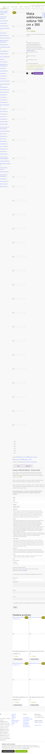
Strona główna (15, 8)
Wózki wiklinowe (3, 136)
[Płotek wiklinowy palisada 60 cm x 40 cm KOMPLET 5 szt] (20, 679)
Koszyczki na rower (3, 148)
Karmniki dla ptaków (4, 158)
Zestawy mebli (3, 78)
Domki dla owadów (3, 44)
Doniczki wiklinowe (3, 102)
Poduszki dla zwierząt (4, 171)
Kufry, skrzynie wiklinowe (4, 104)
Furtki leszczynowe (3, 183)
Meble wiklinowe (3, 64)
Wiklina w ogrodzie (3, 40)
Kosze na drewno (3, 111)
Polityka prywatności (15, 720)
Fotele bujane (2, 68)
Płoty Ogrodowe (3, 174)
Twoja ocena (15, 578)
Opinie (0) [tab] (28, 466)
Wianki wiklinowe (3, 94)
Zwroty (12, 718)
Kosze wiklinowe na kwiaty (5, 47)
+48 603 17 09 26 (37, 725)
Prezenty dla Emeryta (4, 25)
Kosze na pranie (3, 108)
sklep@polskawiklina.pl (30, 50)
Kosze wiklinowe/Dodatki (5, 84)
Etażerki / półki (3, 138)
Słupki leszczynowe (3, 186)
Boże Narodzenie (3, 61)
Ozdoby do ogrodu (3, 53)
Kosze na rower (3, 116)
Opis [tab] (18, 466)
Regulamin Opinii (14, 721)
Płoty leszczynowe (3, 181)
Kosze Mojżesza (3, 151)
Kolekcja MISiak (3, 128)
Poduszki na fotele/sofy (4, 81)
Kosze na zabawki (3, 146)
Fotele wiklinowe (3, 65)
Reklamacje (13, 717)
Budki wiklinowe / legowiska (5, 163)
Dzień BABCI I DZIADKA (4, 38)
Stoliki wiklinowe (3, 141)
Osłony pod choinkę (4, 92)
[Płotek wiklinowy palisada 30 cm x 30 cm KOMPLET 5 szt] (20, 633)
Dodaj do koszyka (38, 73)
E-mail (14, 596)
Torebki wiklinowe (3, 114)
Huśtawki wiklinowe (3, 71)
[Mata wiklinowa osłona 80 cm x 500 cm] (37, 679)
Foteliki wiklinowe (3, 143)
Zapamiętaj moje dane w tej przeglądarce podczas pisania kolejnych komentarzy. (29, 603)
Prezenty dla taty (3, 23)
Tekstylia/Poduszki (3, 154)
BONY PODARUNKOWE (4, 56)
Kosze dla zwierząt (3, 157)
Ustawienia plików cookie (8, 751)
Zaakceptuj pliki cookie (21, 751)
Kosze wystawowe (3, 87)
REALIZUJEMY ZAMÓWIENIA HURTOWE (7, 2)
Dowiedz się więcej (26, 748)
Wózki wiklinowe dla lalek (27, 719)
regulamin (25, 570)
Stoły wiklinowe (3, 76)
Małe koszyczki (3, 133)
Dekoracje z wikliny (3, 124)
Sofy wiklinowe (3, 73)
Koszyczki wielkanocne (4, 89)
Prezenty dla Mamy (3, 20)
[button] (34, 659)
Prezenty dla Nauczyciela (4, 28)
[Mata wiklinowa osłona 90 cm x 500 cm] (37, 633)
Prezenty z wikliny (3, 11)
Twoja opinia (15, 581)
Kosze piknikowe (3, 119)
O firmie (13, 723)
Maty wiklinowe (3, 176)
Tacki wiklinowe (3, 97)
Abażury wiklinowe (3, 121)
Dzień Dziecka (2, 33)
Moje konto (13, 714)
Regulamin (13, 715)
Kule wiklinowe (3, 42)
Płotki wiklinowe (26, 723)
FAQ (12, 725)
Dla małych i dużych (4, 127)
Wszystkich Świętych (4, 35)
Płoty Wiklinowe (3, 178)
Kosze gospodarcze (4, 51)
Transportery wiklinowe (4, 161)
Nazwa (14, 590)
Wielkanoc (2, 59)
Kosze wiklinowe (3, 99)
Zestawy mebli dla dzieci (4, 131)
